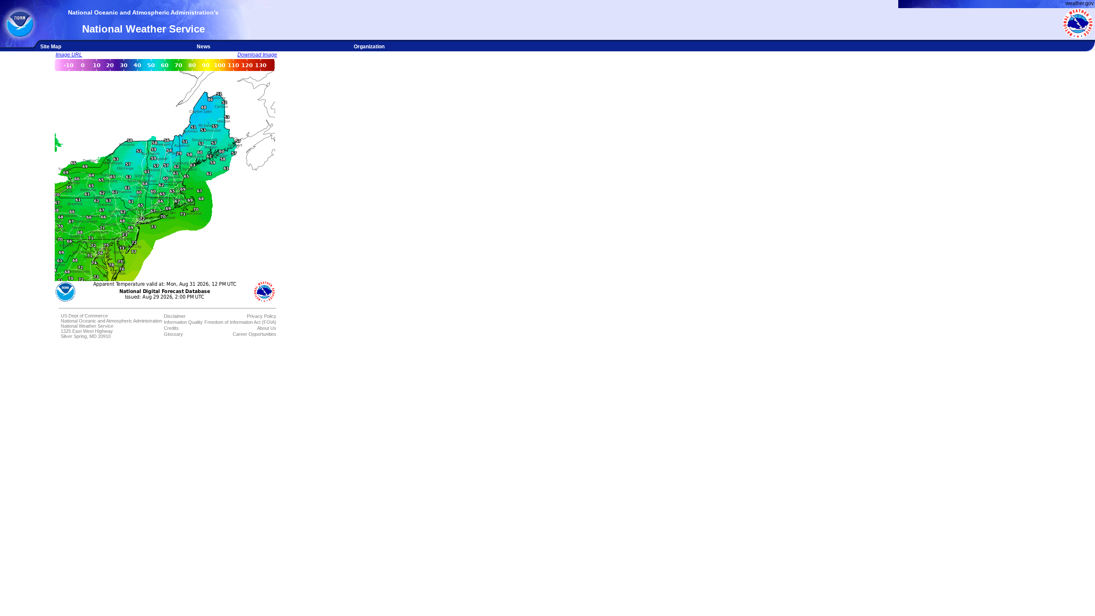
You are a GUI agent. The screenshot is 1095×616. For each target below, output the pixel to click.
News (203, 47)
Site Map (50, 47)
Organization (369, 47)
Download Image (257, 55)
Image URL (69, 55)
